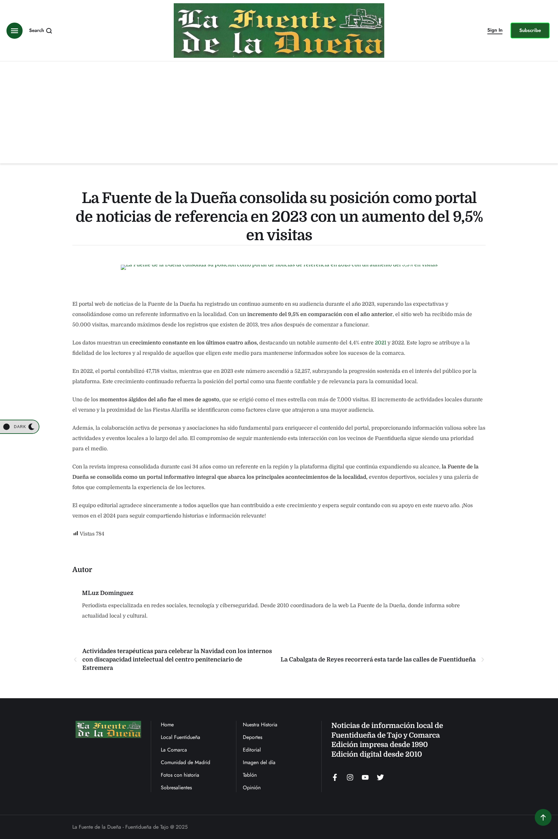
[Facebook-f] (334, 777)
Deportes (252, 737)
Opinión (252, 787)
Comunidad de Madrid (185, 762)
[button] (494, 31)
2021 (380, 343)
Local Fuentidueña (180, 737)
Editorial (252, 749)
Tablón (250, 775)
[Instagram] (350, 777)
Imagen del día (259, 762)
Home (167, 724)
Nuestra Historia (260, 724)
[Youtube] (365, 777)
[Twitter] (380, 777)
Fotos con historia (180, 775)
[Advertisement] (279, 110)
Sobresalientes (176, 787)
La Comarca (174, 749)
